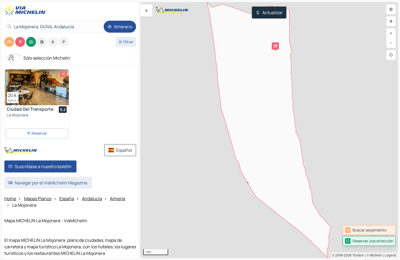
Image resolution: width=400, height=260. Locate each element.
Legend (390, 255)
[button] (275, 45)
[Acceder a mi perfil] (391, 9)
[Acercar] (391, 33)
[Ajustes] (391, 21)
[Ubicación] (391, 55)
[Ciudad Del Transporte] (37, 87)
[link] (369, 230)
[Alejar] (391, 43)
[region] (269, 130)
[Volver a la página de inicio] (26, 10)
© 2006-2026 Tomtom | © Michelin (357, 255)
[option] (9, 42)
